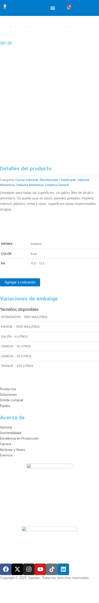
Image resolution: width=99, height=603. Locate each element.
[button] (52, 8)
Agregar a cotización (20, 282)
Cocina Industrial (26, 180)
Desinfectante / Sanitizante (58, 180)
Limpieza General (57, 185)
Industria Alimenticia (30, 185)
